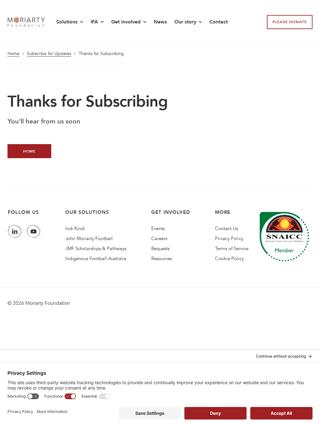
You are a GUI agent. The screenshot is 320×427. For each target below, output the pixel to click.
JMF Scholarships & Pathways (95, 248)
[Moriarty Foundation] (26, 21)
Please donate (289, 21)
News (160, 21)
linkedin (15, 232)
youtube (33, 232)
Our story (185, 21)
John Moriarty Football (89, 238)
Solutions (67, 21)
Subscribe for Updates (49, 53)
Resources (161, 258)
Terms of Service (231, 248)
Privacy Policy (229, 238)
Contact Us (226, 228)
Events (158, 228)
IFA (94, 21)
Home (13, 53)
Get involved (126, 21)
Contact (218, 21)
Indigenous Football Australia (95, 258)
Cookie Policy (229, 258)
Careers (159, 238)
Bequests (160, 248)
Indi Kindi (75, 228)
